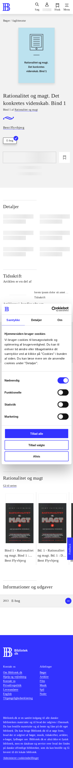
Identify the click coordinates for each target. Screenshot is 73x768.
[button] (36, 601)
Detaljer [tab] (36, 319)
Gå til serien (10, 485)
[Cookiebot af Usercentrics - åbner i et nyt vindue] (52, 309)
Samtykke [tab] (13, 319)
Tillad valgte (36, 445)
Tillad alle (36, 433)
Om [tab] (59, 319)
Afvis (36, 456)
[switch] (63, 392)
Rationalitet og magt (23, 478)
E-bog (9, 140)
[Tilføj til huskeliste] (64, 157)
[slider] (36, 57)
